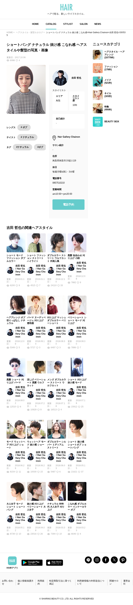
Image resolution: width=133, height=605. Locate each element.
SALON (83, 24)
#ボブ (40, 147)
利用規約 (41, 582)
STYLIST (68, 24)
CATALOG (51, 24)
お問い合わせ (7, 582)
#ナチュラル (22, 147)
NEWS (97, 24)
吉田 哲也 (76, 78)
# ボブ (24, 127)
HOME (35, 24)
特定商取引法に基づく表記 (60, 582)
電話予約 (68, 204)
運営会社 (126, 582)
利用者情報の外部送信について (90, 582)
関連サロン (113, 582)
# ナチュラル (27, 137)
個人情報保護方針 (25, 582)
